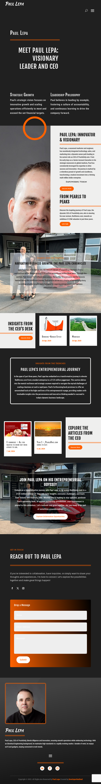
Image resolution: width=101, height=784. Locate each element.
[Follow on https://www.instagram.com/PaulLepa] (23, 588)
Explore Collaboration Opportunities (50, 516)
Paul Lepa (56, 779)
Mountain (76, 336)
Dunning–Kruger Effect (52, 336)
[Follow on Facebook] (50, 768)
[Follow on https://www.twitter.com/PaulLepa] (18, 588)
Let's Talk (65, 224)
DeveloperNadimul (76, 779)
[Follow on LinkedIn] (42, 768)
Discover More (66, 188)
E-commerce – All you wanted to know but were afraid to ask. (17, 444)
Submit (23, 660)
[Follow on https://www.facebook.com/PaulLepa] (12, 588)
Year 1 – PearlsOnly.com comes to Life (47, 443)
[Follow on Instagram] (57, 768)
